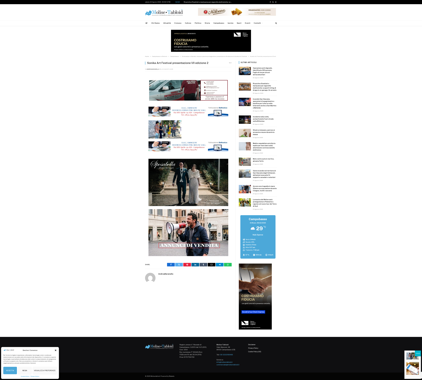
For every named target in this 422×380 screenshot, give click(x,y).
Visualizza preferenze (44, 370)
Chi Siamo (155, 23)
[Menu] (146, 23)
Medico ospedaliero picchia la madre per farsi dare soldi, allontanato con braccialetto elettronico (264, 146)
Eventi (247, 23)
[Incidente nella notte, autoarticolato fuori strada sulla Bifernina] (245, 119)
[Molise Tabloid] (167, 12)
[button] (56, 350)
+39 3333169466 (226, 355)
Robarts (171, 376)
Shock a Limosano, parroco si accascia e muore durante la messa (264, 132)
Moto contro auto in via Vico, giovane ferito (263, 160)
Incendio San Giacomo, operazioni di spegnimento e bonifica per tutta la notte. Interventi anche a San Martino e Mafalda (200, 3)
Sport (239, 23)
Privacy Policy (35, 376)
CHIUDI (418, 353)
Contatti (257, 23)
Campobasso (218, 23)
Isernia (230, 23)
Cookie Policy (25, 376)
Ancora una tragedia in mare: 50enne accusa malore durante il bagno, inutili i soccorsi (265, 188)
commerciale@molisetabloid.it (227, 365)
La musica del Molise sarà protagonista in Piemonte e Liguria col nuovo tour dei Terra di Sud (264, 203)
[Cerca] (276, 23)
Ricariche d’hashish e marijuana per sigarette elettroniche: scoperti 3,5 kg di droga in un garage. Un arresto (264, 87)
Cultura (188, 23)
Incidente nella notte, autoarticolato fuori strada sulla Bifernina (263, 119)
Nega (24, 370)
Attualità (167, 23)
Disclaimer (252, 344)
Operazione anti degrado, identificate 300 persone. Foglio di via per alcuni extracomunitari (262, 71)
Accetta (10, 370)
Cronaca (177, 23)
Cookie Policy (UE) (254, 352)
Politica (198, 23)
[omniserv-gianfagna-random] (188, 116)
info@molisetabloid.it (224, 362)
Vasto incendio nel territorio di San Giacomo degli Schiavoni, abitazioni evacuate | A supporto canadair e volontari (264, 174)
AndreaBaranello (153, 69)
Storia (207, 23)
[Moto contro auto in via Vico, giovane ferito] (245, 162)
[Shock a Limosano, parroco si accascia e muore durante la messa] (245, 133)
